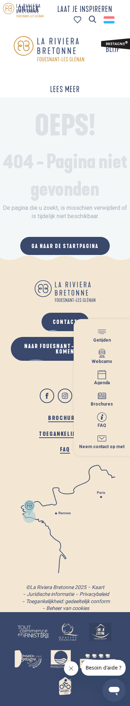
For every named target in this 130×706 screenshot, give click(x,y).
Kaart (98, 587)
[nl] (109, 20)
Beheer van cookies (67, 608)
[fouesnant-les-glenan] (49, 48)
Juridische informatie (50, 594)
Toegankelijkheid (65, 433)
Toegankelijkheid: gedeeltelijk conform (68, 601)
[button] (92, 19)
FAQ (65, 449)
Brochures (65, 418)
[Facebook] (47, 396)
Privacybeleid (94, 594)
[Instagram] (65, 396)
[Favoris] (78, 20)
